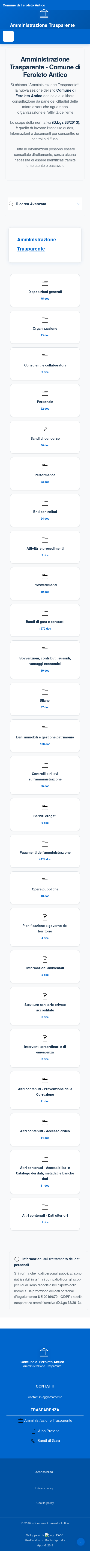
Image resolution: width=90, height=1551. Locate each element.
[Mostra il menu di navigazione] (8, 36)
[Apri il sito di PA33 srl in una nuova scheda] (54, 1535)
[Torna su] (81, 1542)
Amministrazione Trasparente (48, 1420)
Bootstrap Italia (55, 1540)
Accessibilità (44, 1471)
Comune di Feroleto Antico (24, 5)
